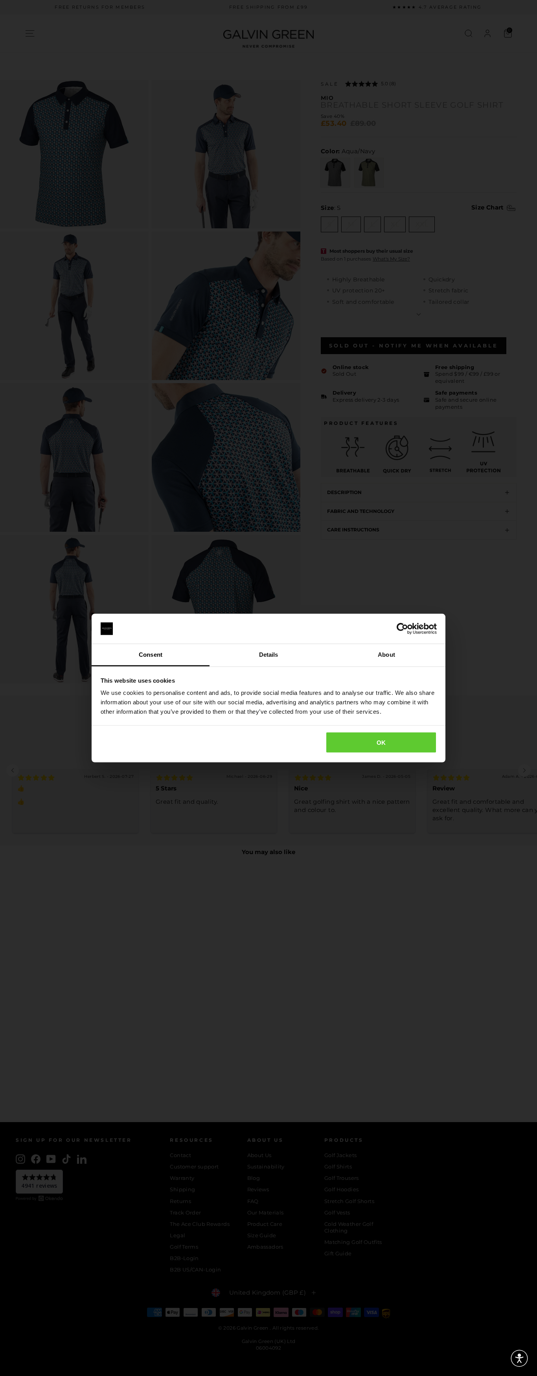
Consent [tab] (150, 654)
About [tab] (386, 654)
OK (381, 742)
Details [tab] (268, 654)
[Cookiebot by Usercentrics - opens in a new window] (402, 629)
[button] (519, 1358)
